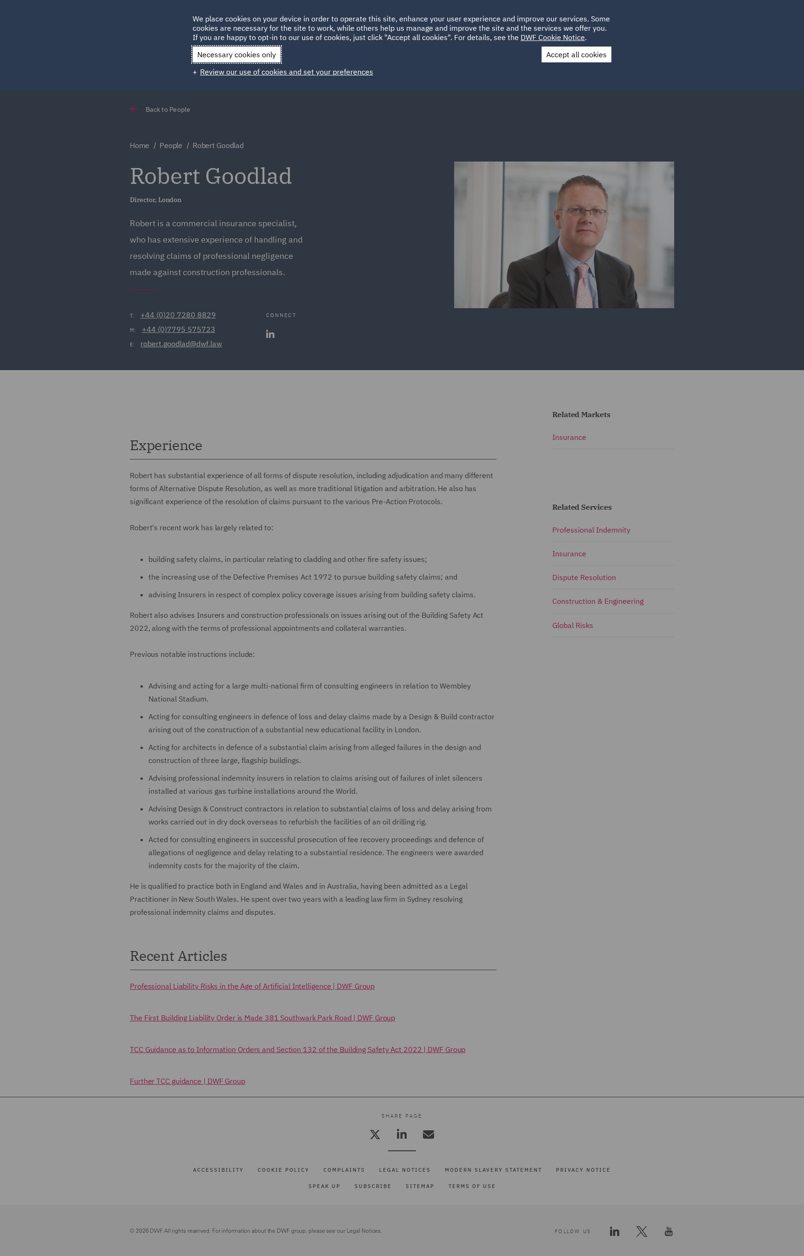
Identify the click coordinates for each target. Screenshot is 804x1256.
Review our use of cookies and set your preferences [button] (286, 71)
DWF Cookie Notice (553, 37)
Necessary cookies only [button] (236, 54)
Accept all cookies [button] (576, 54)
